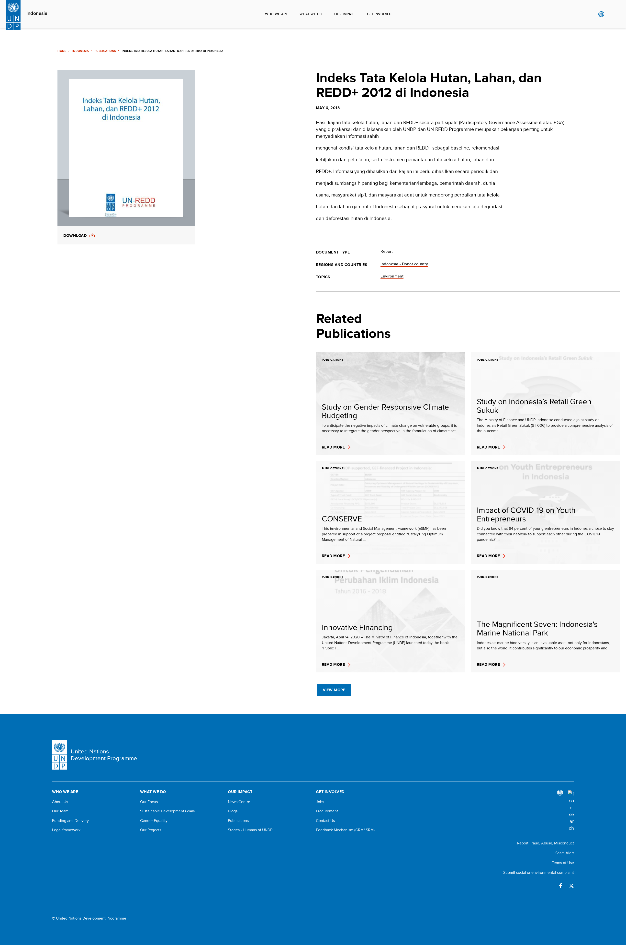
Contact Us (325, 820)
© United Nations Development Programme (89, 918)
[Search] (571, 810)
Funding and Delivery (70, 820)
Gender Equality (154, 820)
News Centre (239, 802)
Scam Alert (564, 853)
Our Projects (150, 830)
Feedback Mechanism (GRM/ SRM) (345, 830)
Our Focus (149, 802)
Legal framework (66, 830)
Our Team (60, 811)
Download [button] (75, 235)
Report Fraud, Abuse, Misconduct (545, 843)
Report (386, 251)
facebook (560, 885)
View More (334, 690)
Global (601, 14)
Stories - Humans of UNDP (250, 830)
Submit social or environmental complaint (538, 872)
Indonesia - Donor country (404, 264)
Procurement (327, 811)
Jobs (320, 802)
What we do (311, 14)
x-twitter (571, 885)
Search (611, 14)
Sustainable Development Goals (167, 811)
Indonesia (36, 13)
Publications (105, 51)
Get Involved (379, 14)
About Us (60, 802)
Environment (391, 276)
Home (61, 51)
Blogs (232, 811)
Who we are (276, 14)
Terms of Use (563, 862)
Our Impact (344, 14)
